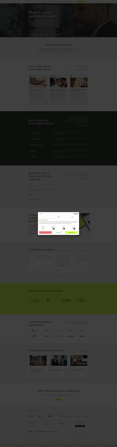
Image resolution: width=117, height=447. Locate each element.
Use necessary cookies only (45, 232)
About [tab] (72, 216)
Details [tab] (58, 216)
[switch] (53, 228)
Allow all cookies (71, 232)
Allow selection (58, 232)
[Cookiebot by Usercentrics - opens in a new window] (74, 214)
